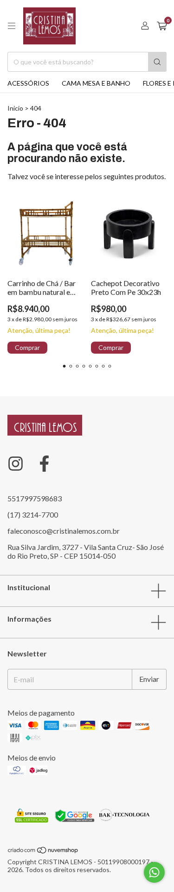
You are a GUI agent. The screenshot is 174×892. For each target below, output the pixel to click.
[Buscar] (157, 62)
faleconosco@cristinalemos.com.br (63, 530)
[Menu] (11, 26)
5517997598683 (34, 498)
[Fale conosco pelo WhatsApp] (154, 872)
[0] (162, 26)
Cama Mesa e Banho (96, 83)
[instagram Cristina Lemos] (15, 463)
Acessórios (28, 83)
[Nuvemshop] (43, 851)
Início (15, 108)
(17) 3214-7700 (32, 514)
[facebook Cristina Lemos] (44, 463)
